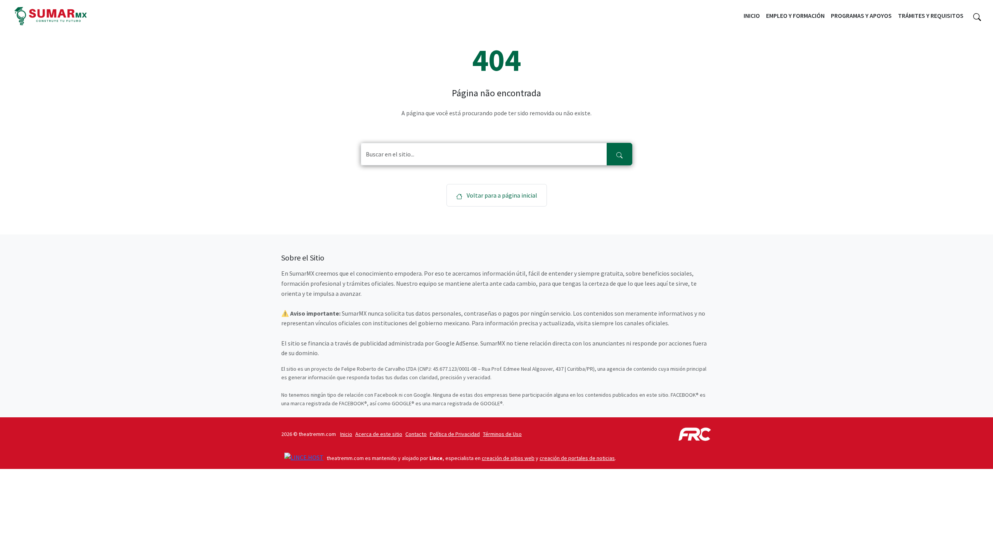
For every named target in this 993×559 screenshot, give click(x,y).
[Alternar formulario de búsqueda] (977, 16)
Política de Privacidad (455, 434)
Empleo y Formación (795, 15)
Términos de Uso (502, 434)
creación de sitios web (508, 458)
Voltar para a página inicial (501, 195)
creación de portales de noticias (577, 458)
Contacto (416, 434)
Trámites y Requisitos (931, 15)
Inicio (752, 15)
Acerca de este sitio (378, 434)
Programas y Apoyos (861, 15)
